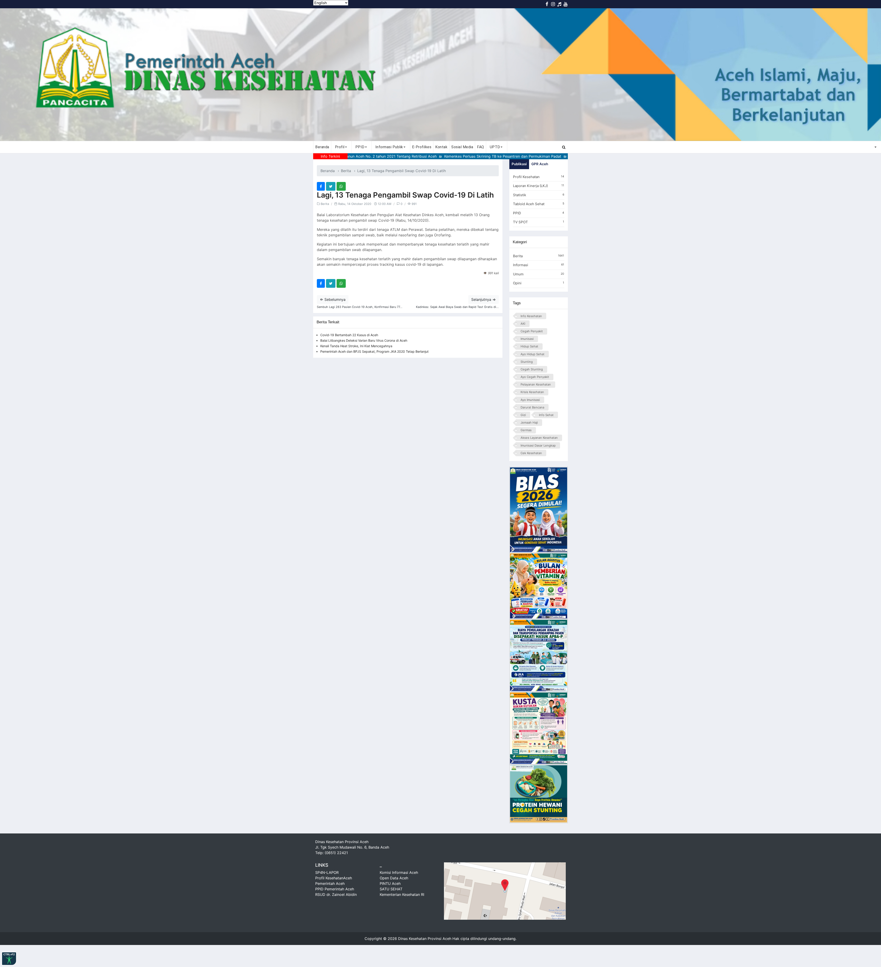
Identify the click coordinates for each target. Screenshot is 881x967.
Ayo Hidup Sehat (532, 354)
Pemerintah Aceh (330, 883)
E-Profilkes (422, 147)
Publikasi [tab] (519, 164)
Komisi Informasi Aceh (399, 872)
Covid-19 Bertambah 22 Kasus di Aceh (349, 335)
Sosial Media (462, 147)
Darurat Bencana (532, 407)
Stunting (527, 361)
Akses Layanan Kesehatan (539, 437)
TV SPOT (538, 222)
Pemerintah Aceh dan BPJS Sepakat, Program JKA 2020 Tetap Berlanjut (374, 351)
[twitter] (330, 186)
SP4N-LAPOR (327, 872)
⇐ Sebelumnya (333, 299)
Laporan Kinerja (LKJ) (538, 186)
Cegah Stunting (532, 369)
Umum (538, 274)
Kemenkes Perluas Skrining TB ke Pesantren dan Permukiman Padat (452, 156)
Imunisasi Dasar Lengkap (538, 445)
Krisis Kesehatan (532, 392)
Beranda (322, 147)
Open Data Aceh (394, 878)
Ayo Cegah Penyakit (535, 377)
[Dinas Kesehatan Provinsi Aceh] (440, 74)
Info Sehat (546, 415)
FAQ (480, 147)
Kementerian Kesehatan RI (402, 894)
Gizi (523, 415)
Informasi (538, 265)
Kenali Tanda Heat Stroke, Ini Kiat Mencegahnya (356, 346)
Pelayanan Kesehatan (536, 384)
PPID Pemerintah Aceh (334, 889)
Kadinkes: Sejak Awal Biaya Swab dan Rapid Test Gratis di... (457, 307)
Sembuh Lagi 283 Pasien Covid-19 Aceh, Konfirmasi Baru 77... (359, 307)
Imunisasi (527, 339)
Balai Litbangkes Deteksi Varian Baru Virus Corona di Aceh (363, 340)
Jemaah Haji (529, 422)
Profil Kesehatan (538, 177)
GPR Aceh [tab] (539, 164)
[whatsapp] (341, 186)
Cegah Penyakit (532, 331)
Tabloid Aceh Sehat (538, 204)
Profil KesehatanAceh (333, 878)
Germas (526, 430)
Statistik (538, 195)
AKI (523, 323)
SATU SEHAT (391, 889)
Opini (538, 283)
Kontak (441, 147)
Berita (346, 170)
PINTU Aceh (390, 883)
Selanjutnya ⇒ (483, 299)
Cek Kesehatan (531, 453)
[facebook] (321, 186)
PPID (538, 213)
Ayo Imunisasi (530, 400)
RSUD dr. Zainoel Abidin (336, 894)
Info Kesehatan (531, 316)
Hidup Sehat (529, 346)
